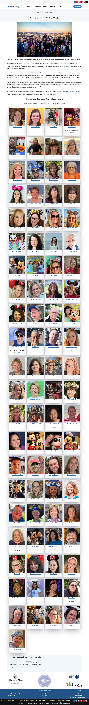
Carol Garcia (72, 156)
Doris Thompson (35, 204)
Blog (61, 6)
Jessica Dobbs (53, 299)
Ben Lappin (17, 156)
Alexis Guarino (17, 127)
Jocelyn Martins (17, 347)
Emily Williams (71, 204)
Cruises (44, 697)
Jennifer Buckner (53, 275)
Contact (17, 694)
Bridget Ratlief (35, 156)
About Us (42, 12)
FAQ (12, 694)
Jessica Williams (71, 299)
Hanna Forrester (71, 228)
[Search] (65, 6)
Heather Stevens (17, 251)
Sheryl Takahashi (53, 598)
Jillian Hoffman (17, 323)
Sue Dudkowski (53, 625)
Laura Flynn (17, 423)
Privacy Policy (6, 694)
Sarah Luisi (71, 574)
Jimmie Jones (53, 323)
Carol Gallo (53, 156)
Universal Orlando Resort (44, 690)
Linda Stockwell (54, 423)
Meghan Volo (17, 499)
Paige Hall (72, 522)
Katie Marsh (54, 376)
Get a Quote (77, 6)
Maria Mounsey (17, 451)
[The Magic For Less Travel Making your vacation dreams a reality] (13, 6)
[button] (31, 6)
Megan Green (71, 475)
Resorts (73, 91)
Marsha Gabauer (53, 451)
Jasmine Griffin (72, 251)
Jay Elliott (17, 275)
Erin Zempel (35, 228)
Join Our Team (11, 695)
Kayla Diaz (71, 376)
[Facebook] (75, 2)
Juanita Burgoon (71, 347)
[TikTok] (87, 2)
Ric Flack (72, 546)
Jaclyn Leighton (53, 251)
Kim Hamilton (71, 400)
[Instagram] (80, 2)
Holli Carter (35, 251)
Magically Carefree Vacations (77, 697)
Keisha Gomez (17, 400)
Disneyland (44, 695)
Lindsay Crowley (71, 423)
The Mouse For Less (31, 663)
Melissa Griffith (35, 499)
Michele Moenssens (53, 499)
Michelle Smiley (72, 499)
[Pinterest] (85, 2)
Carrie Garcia (17, 180)
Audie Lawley (72, 127)
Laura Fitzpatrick (35, 423)
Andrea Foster (35, 127)
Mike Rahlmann (35, 522)
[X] (82, 2)
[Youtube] (77, 2)
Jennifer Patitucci (35, 299)
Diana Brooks (53, 180)
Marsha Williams (71, 451)
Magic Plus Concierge (35, 72)
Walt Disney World (44, 693)
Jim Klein (35, 323)
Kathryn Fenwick (17, 376)
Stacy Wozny (17, 625)
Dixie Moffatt (72, 180)
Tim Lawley (17, 649)
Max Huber (35, 475)
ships (20, 93)
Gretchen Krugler (53, 228)
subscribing (29, 661)
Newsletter (10, 692)
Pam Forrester (17, 546)
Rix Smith (17, 574)
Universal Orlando (41, 6)
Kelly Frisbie (53, 400)
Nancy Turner (53, 522)
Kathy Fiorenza (35, 376)
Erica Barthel (17, 228)
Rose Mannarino (35, 574)
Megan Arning (53, 475)
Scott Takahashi (17, 598)
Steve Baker (35, 625)
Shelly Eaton (35, 598)
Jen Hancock (35, 275)
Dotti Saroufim (53, 204)
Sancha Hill (53, 574)
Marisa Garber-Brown (35, 451)
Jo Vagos (72, 323)
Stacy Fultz (71, 598)
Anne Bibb (53, 127)
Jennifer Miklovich (17, 299)
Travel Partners (78, 695)
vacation (64, 66)
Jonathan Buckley (53, 347)
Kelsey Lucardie (35, 400)
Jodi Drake (35, 347)
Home (38, 12)
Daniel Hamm (35, 180)
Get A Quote (78, 690)
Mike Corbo (17, 522)
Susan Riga (71, 625)
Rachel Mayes (53, 546)
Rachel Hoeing (35, 546)
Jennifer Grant (72, 275)
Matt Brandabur (17, 475)
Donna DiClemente (17, 204)
